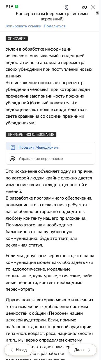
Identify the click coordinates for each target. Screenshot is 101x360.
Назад (21, 350)
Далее (79, 350)
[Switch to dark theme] (66, 7)
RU (84, 8)
